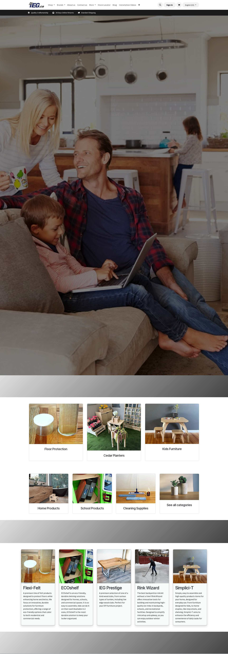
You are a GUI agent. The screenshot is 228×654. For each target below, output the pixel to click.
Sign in (169, 5)
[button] (160, 5)
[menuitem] (51, 5)
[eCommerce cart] (179, 5)
